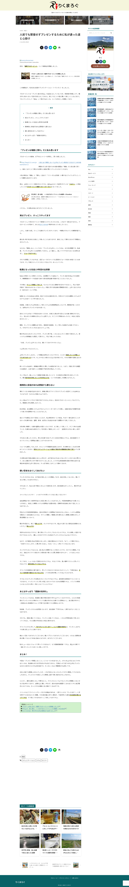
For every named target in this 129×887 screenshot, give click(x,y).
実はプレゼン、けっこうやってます (37, 118)
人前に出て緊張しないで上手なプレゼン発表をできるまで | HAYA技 (60, 162)
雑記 (23, 757)
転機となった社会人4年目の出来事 (36, 122)
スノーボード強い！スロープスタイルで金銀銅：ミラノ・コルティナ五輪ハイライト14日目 (105, 132)
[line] (55, 47)
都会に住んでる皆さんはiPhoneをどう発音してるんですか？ (71, 852)
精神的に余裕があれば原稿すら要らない (38, 127)
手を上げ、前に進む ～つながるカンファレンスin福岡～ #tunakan (43, 709)
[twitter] (41, 47)
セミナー (44, 760)
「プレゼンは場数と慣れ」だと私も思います (40, 113)
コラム (38, 760)
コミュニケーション (28, 760)
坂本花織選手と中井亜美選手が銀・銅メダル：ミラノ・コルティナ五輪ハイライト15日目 (105, 121)
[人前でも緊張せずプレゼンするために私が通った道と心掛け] (50, 47)
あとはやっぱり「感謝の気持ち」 (36, 135)
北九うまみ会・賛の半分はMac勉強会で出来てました (38, 711)
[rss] (104, 61)
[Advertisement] (34, 730)
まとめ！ (28, 140)
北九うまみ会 (43, 224)
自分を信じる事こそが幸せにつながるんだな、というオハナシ (29, 828)
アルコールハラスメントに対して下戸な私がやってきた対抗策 (50, 828)
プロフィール (54, 878)
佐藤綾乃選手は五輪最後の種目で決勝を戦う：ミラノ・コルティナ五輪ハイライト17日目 (105, 100)
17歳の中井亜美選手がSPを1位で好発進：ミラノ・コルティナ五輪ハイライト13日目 (105, 143)
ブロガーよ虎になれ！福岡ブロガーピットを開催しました (40, 706)
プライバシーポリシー (64, 878)
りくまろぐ (20, 882)
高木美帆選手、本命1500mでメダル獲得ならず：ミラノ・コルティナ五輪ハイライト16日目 (105, 111)
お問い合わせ (75, 878)
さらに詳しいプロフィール (100, 66)
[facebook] (46, 47)
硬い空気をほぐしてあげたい (34, 131)
